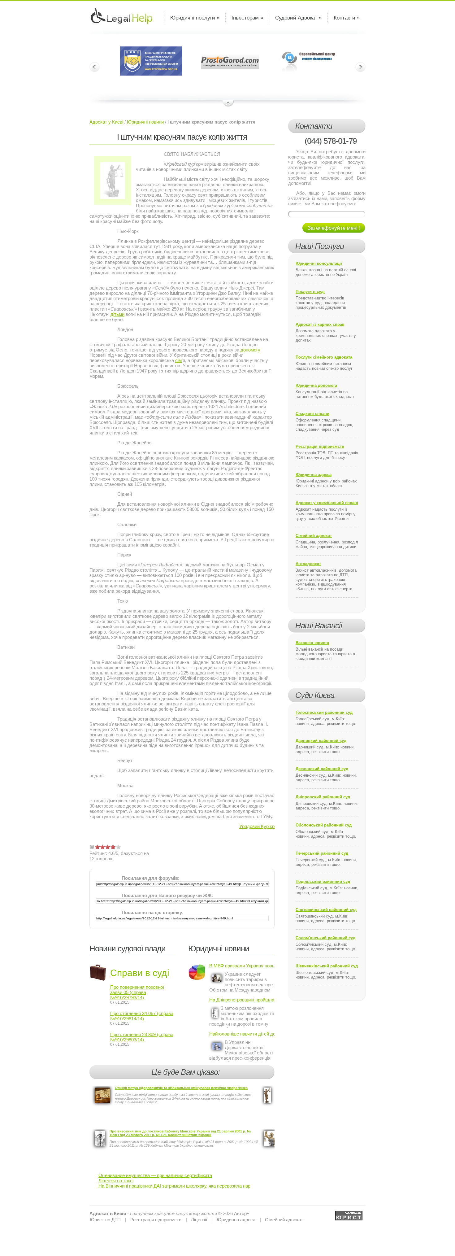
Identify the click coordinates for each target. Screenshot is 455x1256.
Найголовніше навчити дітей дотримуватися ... (242, 1033)
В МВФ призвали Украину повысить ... (242, 965)
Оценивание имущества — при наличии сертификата (155, 1175)
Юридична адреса (314, 474)
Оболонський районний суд (324, 825)
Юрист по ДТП (105, 1219)
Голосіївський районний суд (324, 712)
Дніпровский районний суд (323, 797)
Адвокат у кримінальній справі (327, 502)
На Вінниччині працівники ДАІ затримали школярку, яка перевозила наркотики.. (182, 1185)
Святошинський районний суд (326, 909)
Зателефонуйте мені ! (334, 228)
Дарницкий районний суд (321, 740)
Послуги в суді (310, 291)
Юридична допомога (316, 385)
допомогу (250, 349)
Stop (228, 103)
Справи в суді (139, 973)
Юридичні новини (145, 121)
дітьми (117, 314)
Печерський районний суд (322, 853)
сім (178, 360)
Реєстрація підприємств (320, 446)
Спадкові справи (312, 413)
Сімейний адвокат (314, 535)
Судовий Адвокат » (298, 18)
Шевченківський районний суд (327, 966)
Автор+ (241, 1213)
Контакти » (347, 18)
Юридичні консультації (319, 263)
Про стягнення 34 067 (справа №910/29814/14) (141, 1016)
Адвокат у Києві (106, 121)
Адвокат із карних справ (320, 324)
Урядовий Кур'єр (257, 826)
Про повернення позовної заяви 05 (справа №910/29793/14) (137, 992)
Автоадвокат (308, 563)
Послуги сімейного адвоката (324, 357)
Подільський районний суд (323, 881)
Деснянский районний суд (322, 768)
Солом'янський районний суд (325, 937)
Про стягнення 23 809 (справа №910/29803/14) (141, 1037)
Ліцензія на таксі (115, 1180)
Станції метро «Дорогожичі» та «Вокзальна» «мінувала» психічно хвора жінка (181, 1088)
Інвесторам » (247, 18)
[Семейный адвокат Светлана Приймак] (348, 1213)
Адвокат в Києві (107, 1213)
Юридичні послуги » (194, 18)
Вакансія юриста (312, 642)
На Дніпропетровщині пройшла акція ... (242, 999)
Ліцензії (199, 1219)
